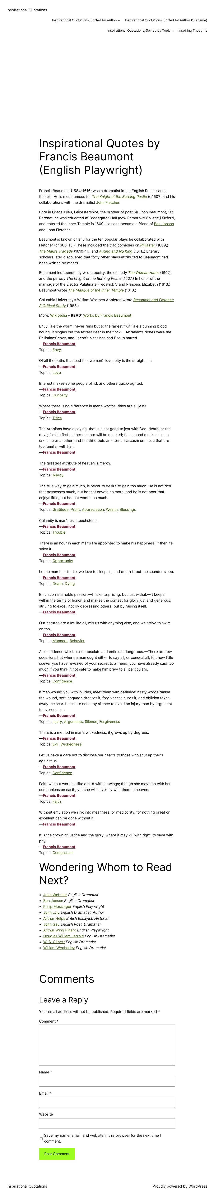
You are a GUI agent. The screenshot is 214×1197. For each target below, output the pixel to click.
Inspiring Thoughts (192, 30)
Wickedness (71, 744)
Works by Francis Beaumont (107, 315)
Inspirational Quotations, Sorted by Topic (139, 30)
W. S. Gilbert (54, 942)
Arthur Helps (54, 918)
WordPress (198, 1186)
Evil (55, 744)
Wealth (112, 509)
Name (45, 1072)
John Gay (51, 924)
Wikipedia (58, 315)
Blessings (128, 509)
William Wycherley (59, 947)
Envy (56, 349)
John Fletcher (107, 202)
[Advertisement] (107, 82)
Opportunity (62, 561)
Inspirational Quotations (27, 10)
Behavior (77, 640)
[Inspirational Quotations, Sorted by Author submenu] (119, 20)
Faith (56, 801)
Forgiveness (109, 721)
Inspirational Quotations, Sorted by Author (84, 20)
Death (57, 583)
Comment (49, 1021)
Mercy (58, 475)
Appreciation (93, 509)
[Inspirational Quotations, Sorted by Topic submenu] (172, 31)
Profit (75, 509)
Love (56, 372)
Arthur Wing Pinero (59, 930)
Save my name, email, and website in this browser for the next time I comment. (102, 1138)
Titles (57, 418)
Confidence (62, 681)
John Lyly (51, 912)
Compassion (63, 852)
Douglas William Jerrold (63, 936)
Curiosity (60, 395)
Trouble (58, 532)
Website (46, 1114)
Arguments (73, 721)
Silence (91, 721)
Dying (70, 583)
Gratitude (60, 509)
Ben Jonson (164, 224)
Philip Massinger (57, 906)
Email (45, 1093)
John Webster (55, 895)
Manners (60, 640)
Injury (57, 721)
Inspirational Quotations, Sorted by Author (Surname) (166, 20)
